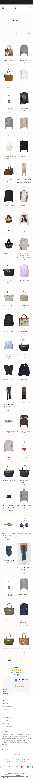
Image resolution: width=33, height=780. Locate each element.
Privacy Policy (5, 723)
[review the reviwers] (13, 684)
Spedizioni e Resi (6, 706)
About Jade (5, 703)
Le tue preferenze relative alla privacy (18, 774)
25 (21, 659)
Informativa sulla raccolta (10, 778)
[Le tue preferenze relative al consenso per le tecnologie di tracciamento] (30, 777)
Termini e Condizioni (7, 726)
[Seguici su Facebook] (2, 749)
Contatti (4, 709)
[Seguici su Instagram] (7, 749)
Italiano (16, 754)
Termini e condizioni (7, 712)
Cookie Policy (5, 720)
